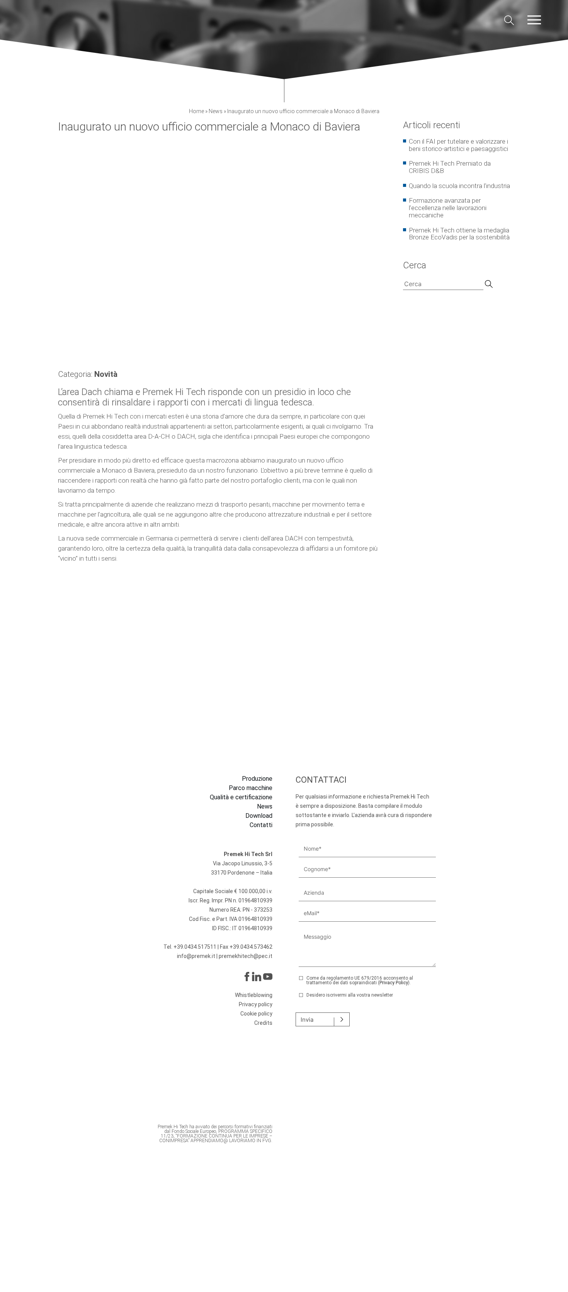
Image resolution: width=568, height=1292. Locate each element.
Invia (307, 1019)
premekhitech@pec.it (245, 956)
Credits (263, 1023)
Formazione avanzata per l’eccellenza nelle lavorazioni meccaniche (447, 208)
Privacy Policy (393, 982)
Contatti (261, 825)
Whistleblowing (253, 995)
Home (196, 111)
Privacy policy (255, 1004)
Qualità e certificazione (241, 797)
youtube (267, 976)
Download (258, 816)
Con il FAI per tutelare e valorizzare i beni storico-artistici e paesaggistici (458, 145)
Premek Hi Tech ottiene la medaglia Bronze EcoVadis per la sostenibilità (459, 233)
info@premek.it (196, 956)
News (216, 111)
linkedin (256, 976)
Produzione (257, 779)
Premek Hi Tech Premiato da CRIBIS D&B (450, 167)
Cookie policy (256, 1014)
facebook (246, 976)
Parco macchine (250, 788)
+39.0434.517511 (194, 947)
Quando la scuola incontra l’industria (459, 186)
